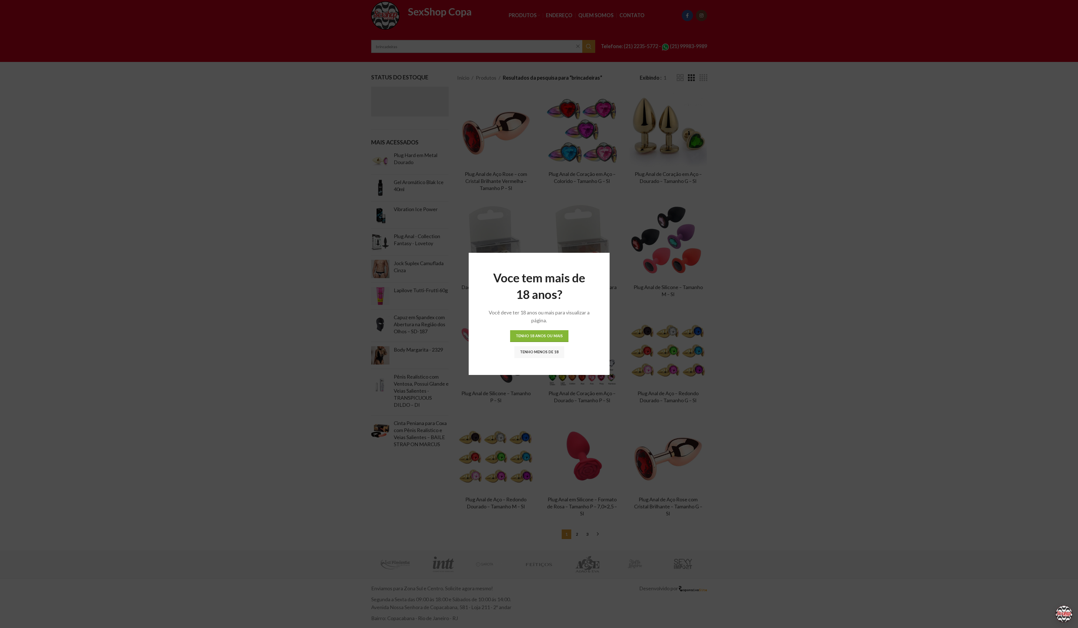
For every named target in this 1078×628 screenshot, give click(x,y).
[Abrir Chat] (1063, 613)
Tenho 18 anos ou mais (539, 336)
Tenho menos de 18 (539, 352)
